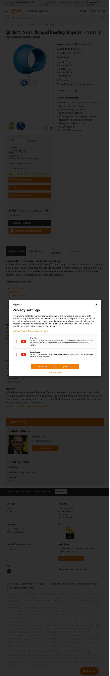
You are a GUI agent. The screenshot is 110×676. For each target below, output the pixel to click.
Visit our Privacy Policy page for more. (30, 331)
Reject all (43, 366)
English (16, 304)
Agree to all (67, 366)
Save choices (55, 372)
